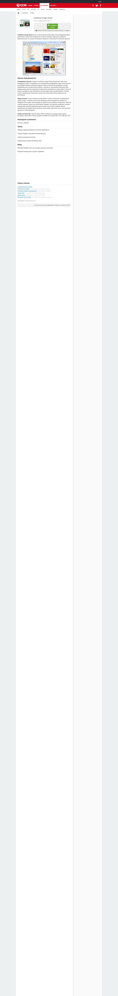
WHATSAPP (33, 9)
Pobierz (53, 26)
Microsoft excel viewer (24, 197)
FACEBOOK (55, 9)
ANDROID (19, 9)
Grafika (32, 13)
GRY (28, 9)
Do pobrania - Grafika (44, 191)
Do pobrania (44, 5)
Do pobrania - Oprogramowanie (40, 189)
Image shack (21, 195)
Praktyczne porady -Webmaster (35, 195)
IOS (38, 9)
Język (99, 1)
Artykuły (53, 5)
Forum (30, 5)
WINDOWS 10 (62, 9)
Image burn (21, 193)
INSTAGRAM (48, 9)
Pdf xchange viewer (23, 189)
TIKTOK (24, 9)
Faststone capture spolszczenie (27, 191)
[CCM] (21, 5)
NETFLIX (42, 9)
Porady (36, 5)
